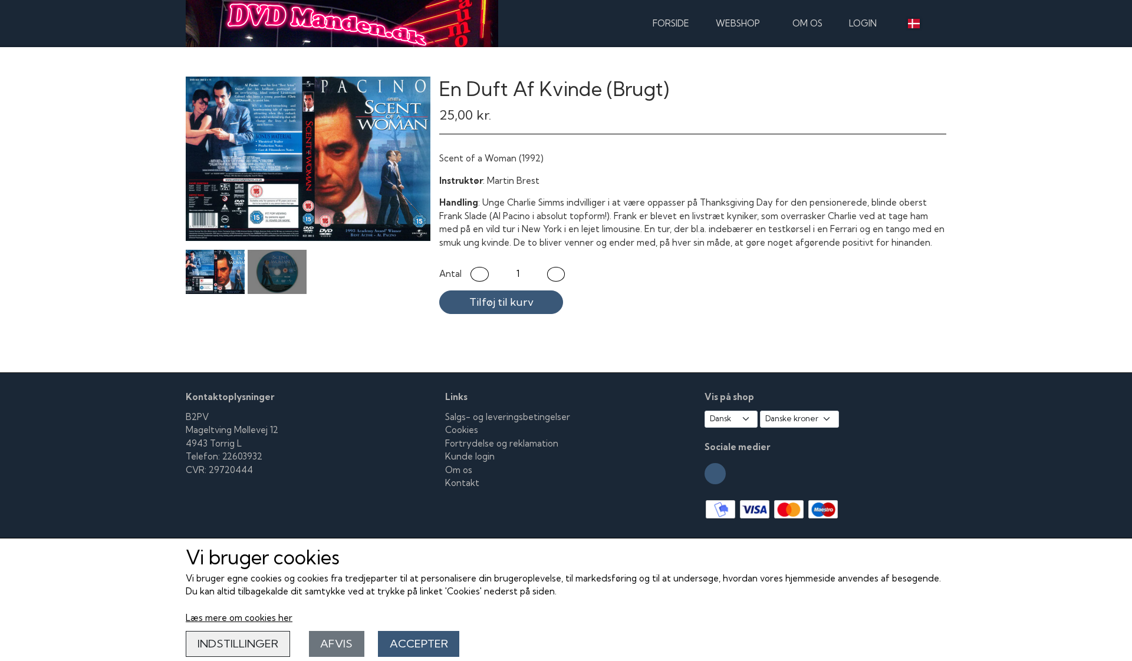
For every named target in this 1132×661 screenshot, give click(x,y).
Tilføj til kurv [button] (501, 302)
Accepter (419, 643)
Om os (807, 23)
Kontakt (462, 482)
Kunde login (470, 456)
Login (863, 23)
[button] (479, 274)
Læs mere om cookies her (239, 617)
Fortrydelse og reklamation (501, 443)
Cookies (461, 429)
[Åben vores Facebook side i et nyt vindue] (715, 473)
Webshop (738, 23)
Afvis (336, 643)
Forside (671, 23)
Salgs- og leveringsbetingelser (507, 416)
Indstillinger (238, 643)
